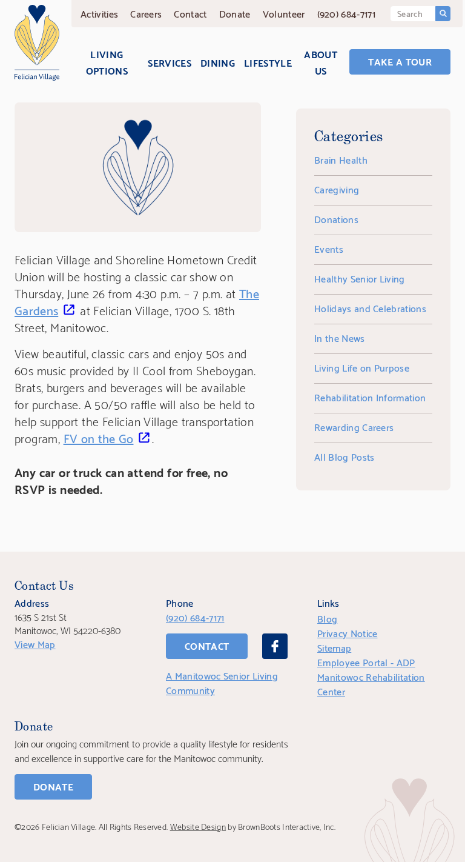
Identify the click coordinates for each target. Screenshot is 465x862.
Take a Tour (400, 61)
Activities (99, 13)
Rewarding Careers (354, 426)
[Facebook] (275, 646)
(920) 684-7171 (346, 13)
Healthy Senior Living (359, 278)
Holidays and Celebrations (370, 307)
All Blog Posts (344, 456)
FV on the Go (99, 437)
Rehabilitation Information (370, 397)
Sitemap (334, 647)
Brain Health (341, 159)
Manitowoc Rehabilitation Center (371, 683)
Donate (235, 13)
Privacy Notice (347, 632)
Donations (336, 218)
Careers (146, 13)
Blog (327, 618)
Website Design (198, 826)
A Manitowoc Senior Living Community (222, 682)
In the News (339, 337)
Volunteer (284, 13)
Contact (190, 13)
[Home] (37, 43)
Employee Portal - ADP (366, 661)
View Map (35, 643)
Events (328, 248)
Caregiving (336, 189)
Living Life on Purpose (361, 367)
